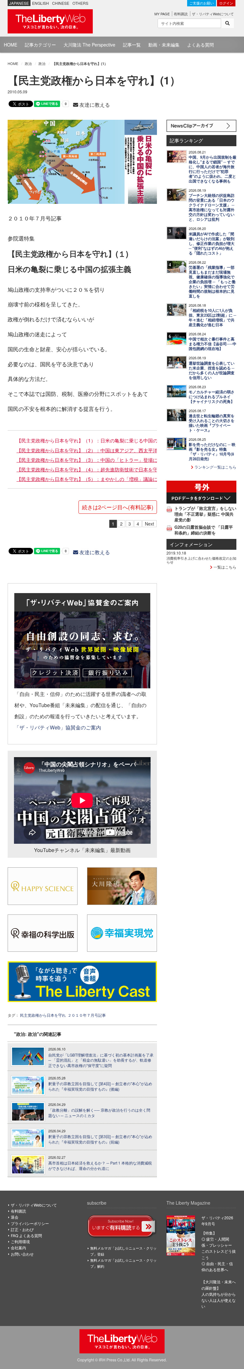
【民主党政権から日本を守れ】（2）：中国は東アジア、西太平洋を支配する (99, 450)
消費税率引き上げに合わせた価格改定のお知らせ (201, 559)
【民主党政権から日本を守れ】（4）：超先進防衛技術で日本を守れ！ (92, 469)
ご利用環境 (20, 1241)
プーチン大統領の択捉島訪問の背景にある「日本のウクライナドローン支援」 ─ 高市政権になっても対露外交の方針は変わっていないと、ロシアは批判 (211, 207)
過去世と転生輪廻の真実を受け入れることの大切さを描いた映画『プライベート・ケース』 (211, 423)
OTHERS (80, 3)
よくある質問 (200, 44)
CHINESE (60, 3)
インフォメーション (191, 544)
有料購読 (181, 13)
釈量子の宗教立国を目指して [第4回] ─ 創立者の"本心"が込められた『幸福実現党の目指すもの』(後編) (100, 1086)
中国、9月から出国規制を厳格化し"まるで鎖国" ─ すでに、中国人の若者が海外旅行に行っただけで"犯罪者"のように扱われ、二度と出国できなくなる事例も (212, 169)
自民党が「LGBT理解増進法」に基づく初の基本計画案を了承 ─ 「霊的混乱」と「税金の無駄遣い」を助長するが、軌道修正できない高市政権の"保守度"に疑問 (100, 1060)
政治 (28, 63)
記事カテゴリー (40, 44)
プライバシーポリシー (30, 1223)
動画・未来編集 (164, 44)
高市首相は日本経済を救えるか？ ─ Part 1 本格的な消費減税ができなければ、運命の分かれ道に (100, 1165)
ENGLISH (40, 3)
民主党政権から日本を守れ (43, 1015)
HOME (10, 44)
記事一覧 (132, 44)
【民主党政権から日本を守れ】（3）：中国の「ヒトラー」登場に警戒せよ (97, 459)
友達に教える (94, 104)
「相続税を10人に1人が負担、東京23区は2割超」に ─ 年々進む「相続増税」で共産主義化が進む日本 (212, 317)
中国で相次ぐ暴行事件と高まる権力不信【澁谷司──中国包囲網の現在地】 (212, 343)
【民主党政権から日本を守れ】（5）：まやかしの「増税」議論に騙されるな (99, 478)
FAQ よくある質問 (26, 1235)
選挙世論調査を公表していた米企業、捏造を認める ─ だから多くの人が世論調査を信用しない (211, 370)
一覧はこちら (224, 567)
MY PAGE (162, 13)
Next (149, 523)
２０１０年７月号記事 (87, 1015)
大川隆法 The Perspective (89, 44)
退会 (14, 1217)
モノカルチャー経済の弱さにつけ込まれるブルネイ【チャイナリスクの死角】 (211, 396)
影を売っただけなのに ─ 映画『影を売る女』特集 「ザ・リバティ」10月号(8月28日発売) (212, 452)
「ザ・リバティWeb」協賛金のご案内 (57, 727)
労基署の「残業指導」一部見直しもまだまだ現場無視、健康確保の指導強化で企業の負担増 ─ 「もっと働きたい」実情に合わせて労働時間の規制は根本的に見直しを (212, 282)
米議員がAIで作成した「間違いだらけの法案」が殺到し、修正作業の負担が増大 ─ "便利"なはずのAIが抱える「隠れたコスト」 (211, 243)
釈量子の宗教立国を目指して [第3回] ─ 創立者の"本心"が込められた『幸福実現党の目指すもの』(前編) (100, 1139)
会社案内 (18, 1247)
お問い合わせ (22, 1254)
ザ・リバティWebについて (213, 13)
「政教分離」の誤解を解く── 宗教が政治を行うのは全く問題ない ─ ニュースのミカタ (99, 1112)
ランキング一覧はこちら (214, 466)
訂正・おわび (22, 1229)
